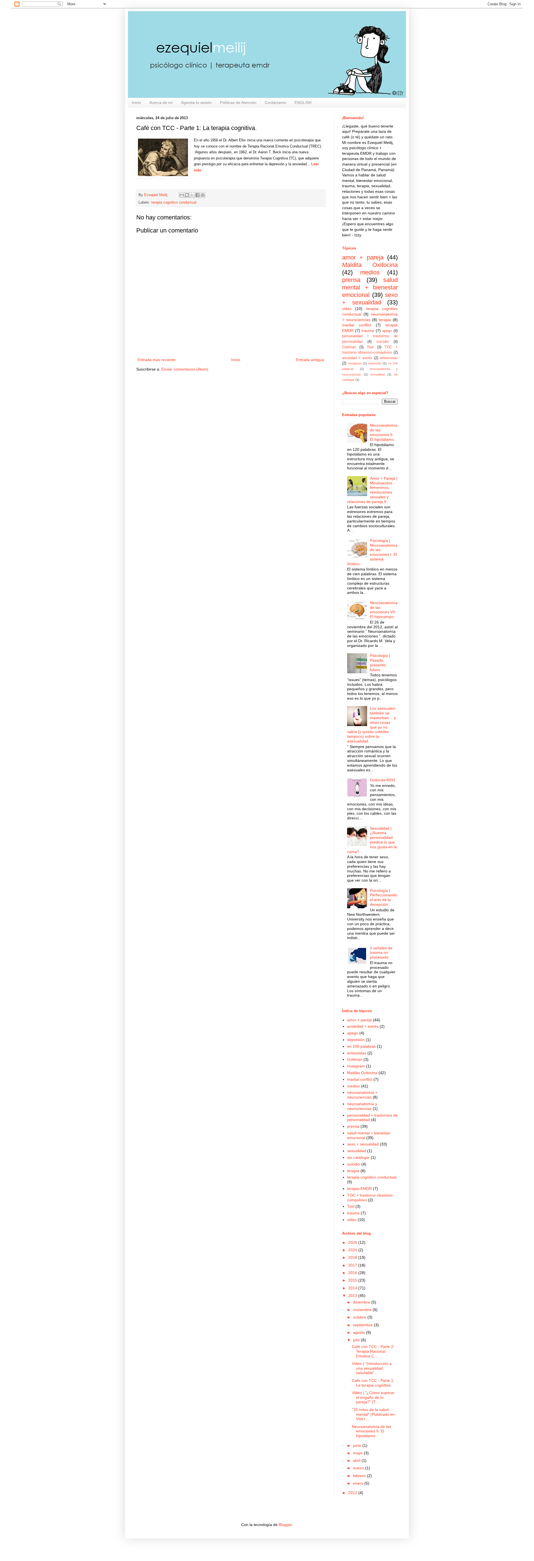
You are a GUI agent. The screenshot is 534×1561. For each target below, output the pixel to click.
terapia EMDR (359, 1188)
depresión (375, 363)
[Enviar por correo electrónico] (181, 195)
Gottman (349, 347)
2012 (352, 1492)
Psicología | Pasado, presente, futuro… (380, 662)
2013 (352, 1295)
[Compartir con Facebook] (197, 195)
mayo (358, 1453)
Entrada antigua (310, 359)
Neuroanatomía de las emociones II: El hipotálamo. (383, 432)
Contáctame (275, 102)
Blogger (285, 1524)
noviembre (362, 1309)
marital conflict (356, 325)
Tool (370, 347)
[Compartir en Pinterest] (203, 195)
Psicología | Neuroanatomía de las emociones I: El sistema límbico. (372, 552)
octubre (359, 1317)
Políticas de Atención (238, 102)
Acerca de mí (161, 102)
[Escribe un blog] (187, 195)
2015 (352, 1280)
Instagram (355, 363)
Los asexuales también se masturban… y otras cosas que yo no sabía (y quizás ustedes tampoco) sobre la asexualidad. (371, 724)
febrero (359, 1476)
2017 (352, 1265)
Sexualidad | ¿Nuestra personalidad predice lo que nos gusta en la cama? (372, 840)
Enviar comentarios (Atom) (184, 369)
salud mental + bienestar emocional (370, 287)
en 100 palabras (361, 1046)
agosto (359, 1332)
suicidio (382, 342)
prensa (351, 279)
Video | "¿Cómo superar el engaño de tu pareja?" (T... (373, 1397)
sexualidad (377, 374)
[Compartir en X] (192, 195)
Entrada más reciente (156, 359)
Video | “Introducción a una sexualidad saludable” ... (372, 1368)
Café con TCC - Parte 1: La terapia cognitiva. (373, 1382)
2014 (352, 1288)
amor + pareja (363, 257)
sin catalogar (358, 1157)
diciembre (361, 1302)
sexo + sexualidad (370, 298)
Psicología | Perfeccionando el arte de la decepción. (383, 897)
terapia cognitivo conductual (173, 202)
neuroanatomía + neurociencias (362, 1094)
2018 (352, 1257)
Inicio (136, 102)
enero (358, 1483)
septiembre (363, 1325)
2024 (352, 1250)
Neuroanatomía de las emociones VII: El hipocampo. (383, 610)
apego (387, 331)
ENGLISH (303, 102)
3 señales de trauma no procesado (381, 953)
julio (356, 1340)
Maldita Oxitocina (370, 264)
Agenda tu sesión (196, 102)
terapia (385, 319)
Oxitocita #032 (382, 780)
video (347, 308)
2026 (352, 1242)
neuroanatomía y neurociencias (362, 1106)
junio (357, 1445)
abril (356, 1460)
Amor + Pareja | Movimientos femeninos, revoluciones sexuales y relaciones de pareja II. (372, 490)
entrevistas (389, 358)
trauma (368, 330)
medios (370, 272)
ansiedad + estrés (357, 358)
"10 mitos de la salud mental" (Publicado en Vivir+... (373, 1414)
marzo (358, 1468)
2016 (352, 1272)
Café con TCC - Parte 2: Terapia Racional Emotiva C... (373, 1351)
